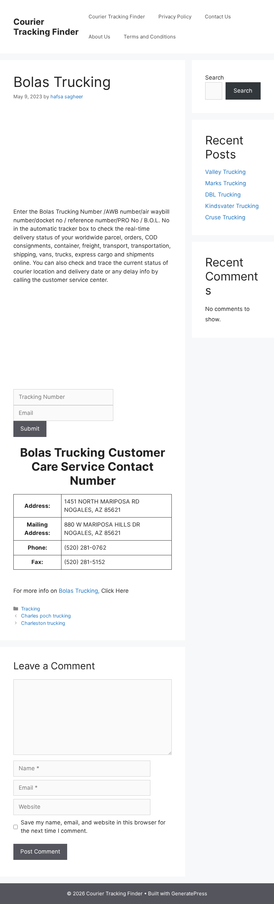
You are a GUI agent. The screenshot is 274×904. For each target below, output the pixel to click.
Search (214, 77)
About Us (99, 36)
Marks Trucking (225, 183)
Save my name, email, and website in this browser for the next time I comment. (93, 826)
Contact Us (218, 16)
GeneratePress (189, 893)
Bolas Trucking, (79, 590)
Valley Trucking (225, 171)
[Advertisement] (92, 158)
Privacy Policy (174, 16)
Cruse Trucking (225, 217)
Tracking (30, 608)
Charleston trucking (43, 623)
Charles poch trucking (46, 615)
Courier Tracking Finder (46, 27)
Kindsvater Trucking (232, 206)
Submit (29, 428)
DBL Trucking (223, 194)
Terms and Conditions (150, 36)
